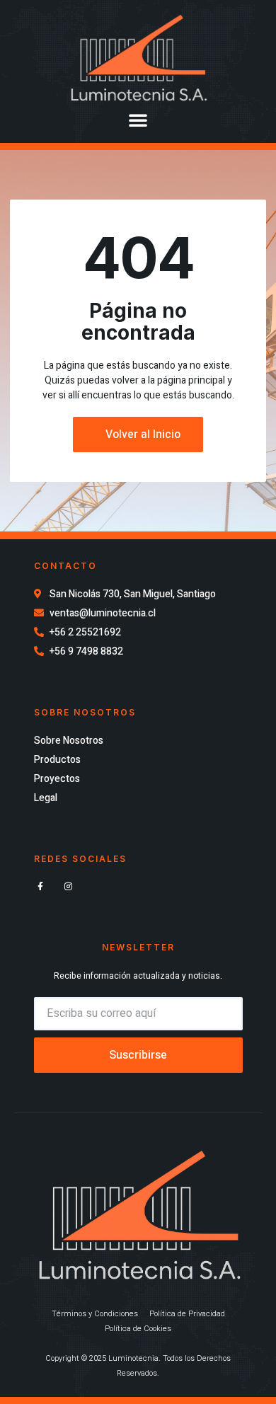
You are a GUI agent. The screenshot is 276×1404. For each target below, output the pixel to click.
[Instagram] (68, 886)
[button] (138, 119)
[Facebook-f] (40, 886)
